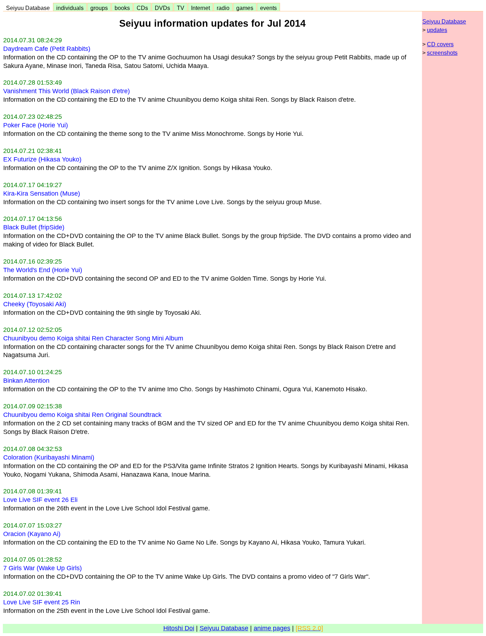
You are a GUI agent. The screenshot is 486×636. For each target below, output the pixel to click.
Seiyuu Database (28, 8)
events (268, 8)
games (244, 8)
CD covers (440, 44)
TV (180, 8)
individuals (69, 8)
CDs (142, 8)
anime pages (272, 628)
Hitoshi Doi (178, 628)
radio (223, 8)
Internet (200, 8)
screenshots (442, 53)
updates (437, 30)
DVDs (162, 8)
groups (99, 8)
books (122, 8)
